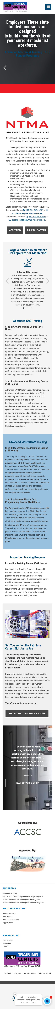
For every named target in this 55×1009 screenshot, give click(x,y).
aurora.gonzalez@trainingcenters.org (28, 220)
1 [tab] (23, 308)
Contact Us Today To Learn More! (28, 715)
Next (47, 281)
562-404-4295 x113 (37, 216)
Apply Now (16, 230)
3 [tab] (31, 308)
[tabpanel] (27, 282)
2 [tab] (27, 308)
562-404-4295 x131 (34, 210)
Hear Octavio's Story (27, 783)
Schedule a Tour (37, 231)
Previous (5, 68)
